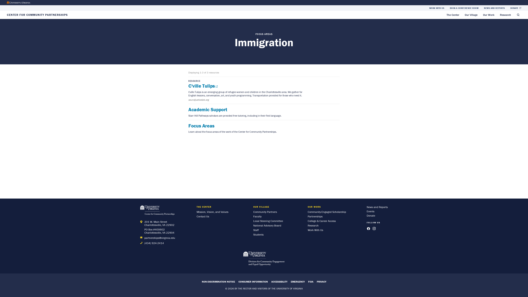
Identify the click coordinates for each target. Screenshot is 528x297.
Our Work (488, 14)
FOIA (310, 281)
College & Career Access (322, 221)
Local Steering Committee (268, 221)
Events (370, 211)
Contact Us (203, 216)
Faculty (257, 216)
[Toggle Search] (518, 15)
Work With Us (436, 8)
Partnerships (315, 216)
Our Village (471, 14)
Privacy (321, 281)
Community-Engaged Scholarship (327, 212)
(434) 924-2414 (154, 243)
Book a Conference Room (464, 8)
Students (258, 234)
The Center (453, 14)
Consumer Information (253, 281)
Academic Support (207, 109)
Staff (256, 230)
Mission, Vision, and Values (212, 212)
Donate (514, 8)
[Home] (158, 210)
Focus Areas (201, 126)
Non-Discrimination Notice (218, 281)
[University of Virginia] (18, 2)
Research (505, 14)
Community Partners (265, 212)
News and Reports (494, 8)
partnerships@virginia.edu (159, 237)
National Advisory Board (267, 225)
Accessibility (279, 281)
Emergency (298, 281)
